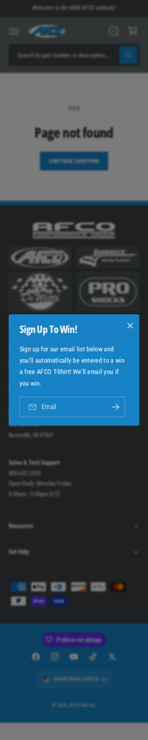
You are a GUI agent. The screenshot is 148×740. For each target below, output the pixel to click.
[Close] (130, 325)
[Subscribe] (115, 407)
